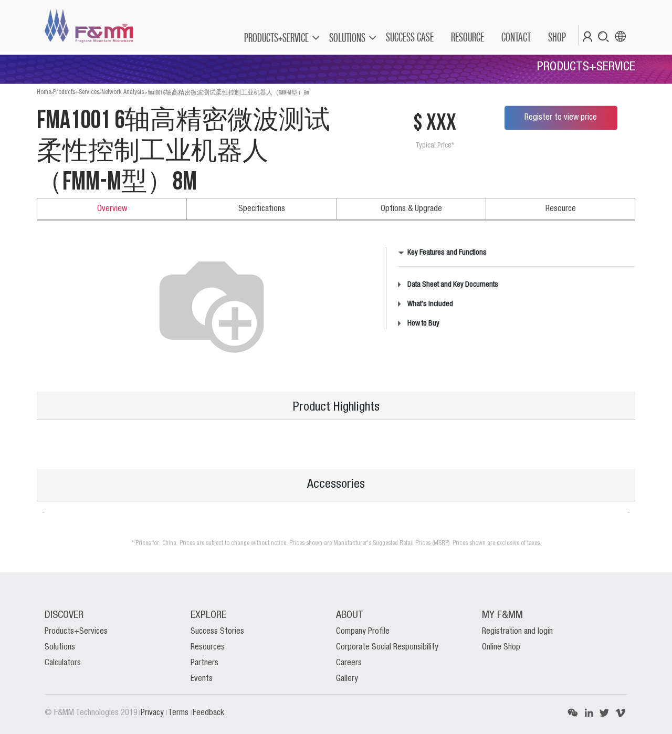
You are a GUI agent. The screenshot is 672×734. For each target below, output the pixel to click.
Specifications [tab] (261, 209)
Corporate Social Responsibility (387, 647)
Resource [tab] (560, 209)
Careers (349, 663)
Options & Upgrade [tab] (411, 209)
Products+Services (76, 92)
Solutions (60, 647)
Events (202, 679)
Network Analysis (122, 92)
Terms (179, 713)
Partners (204, 663)
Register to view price (560, 117)
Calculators (63, 663)
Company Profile (363, 631)
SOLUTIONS (347, 37)
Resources (208, 647)
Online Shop (501, 647)
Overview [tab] (112, 209)
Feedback (208, 713)
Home (44, 92)
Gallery (347, 679)
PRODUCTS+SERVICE (276, 37)
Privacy (153, 713)
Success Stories (217, 631)
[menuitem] (409, 37)
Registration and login (517, 631)
